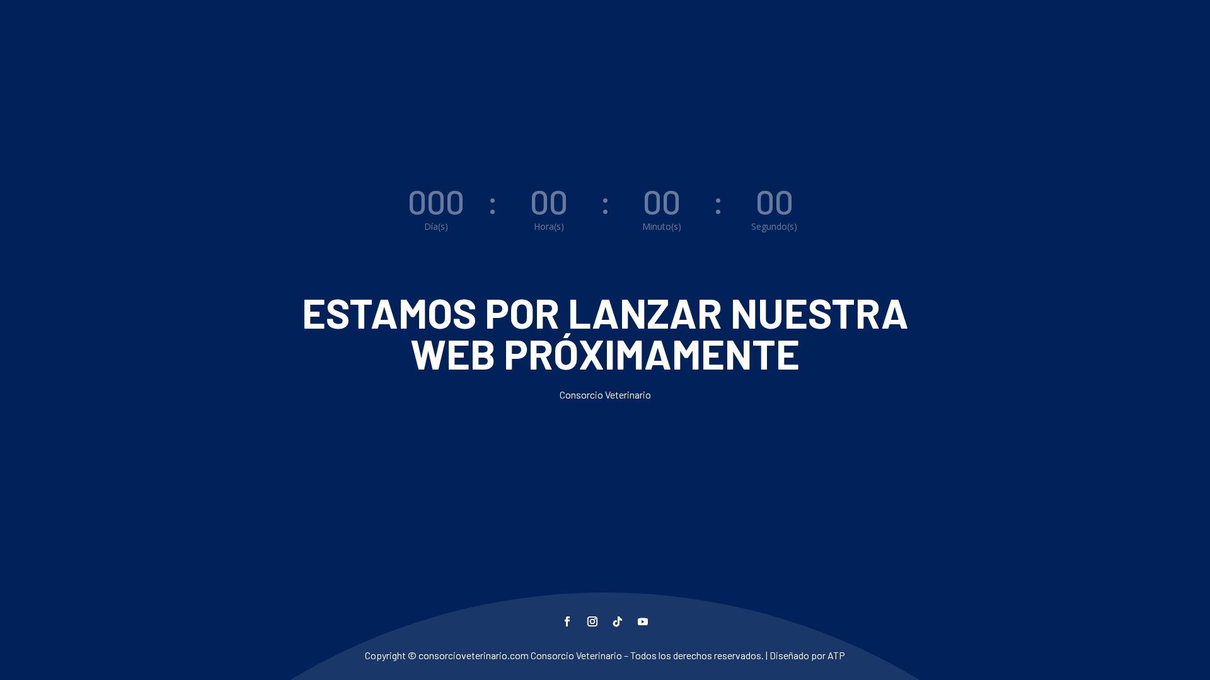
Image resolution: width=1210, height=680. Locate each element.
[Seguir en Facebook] (567, 621)
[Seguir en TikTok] (618, 621)
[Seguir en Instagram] (592, 621)
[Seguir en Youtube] (643, 621)
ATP (836, 655)
